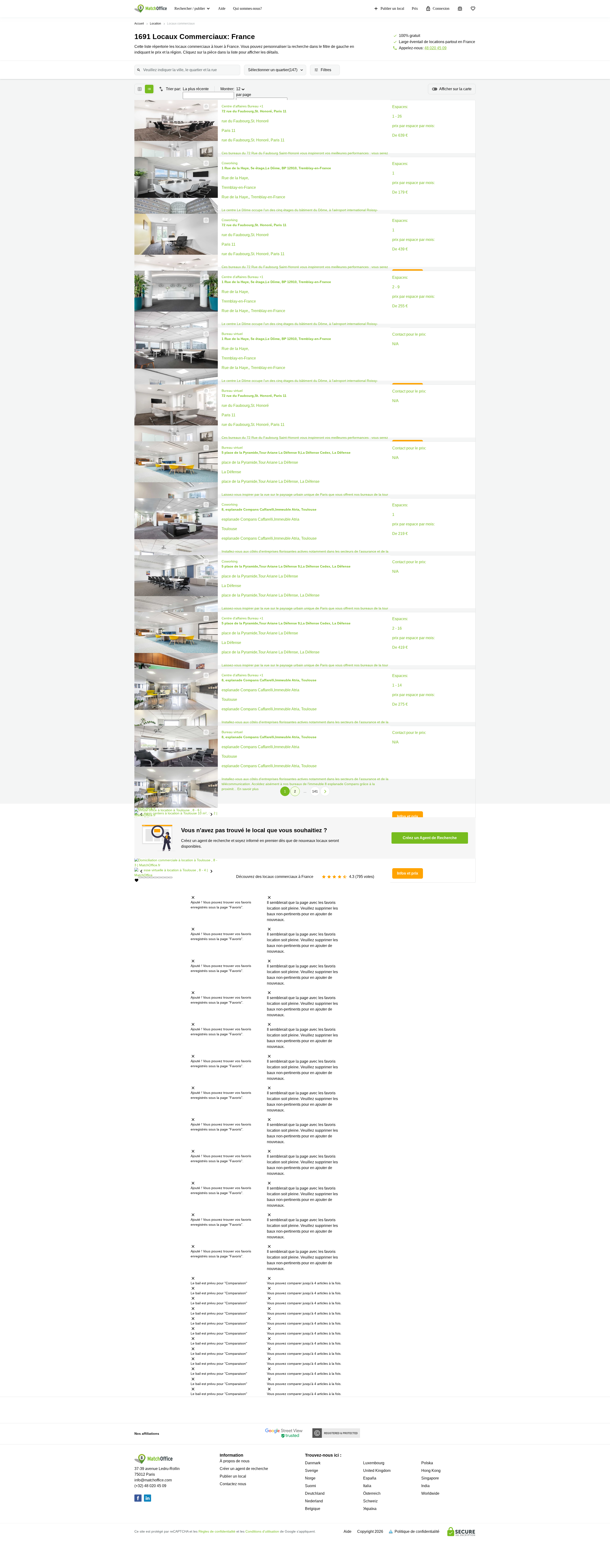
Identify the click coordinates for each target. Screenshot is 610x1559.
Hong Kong (431, 1471)
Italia (367, 1486)
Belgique (312, 1509)
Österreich (372, 1493)
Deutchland (315, 1493)
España (369, 1478)
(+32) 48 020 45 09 (150, 1486)
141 (315, 791)
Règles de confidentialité (216, 1531)
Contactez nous (233, 1484)
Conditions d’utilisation (262, 1531)
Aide (221, 8)
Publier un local (392, 8)
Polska (427, 1463)
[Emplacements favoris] (473, 8)
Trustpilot (171, 1409)
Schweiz (370, 1501)
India (425, 1486)
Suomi (310, 1486)
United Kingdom (377, 1471)
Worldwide (430, 1493)
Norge (310, 1478)
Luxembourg (373, 1463)
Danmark (312, 1463)
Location (155, 23)
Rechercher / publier (189, 8)
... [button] (305, 791)
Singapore (430, 1478)
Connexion (441, 8)
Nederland (314, 1501)
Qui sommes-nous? (247, 8)
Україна (369, 1509)
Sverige (311, 1471)
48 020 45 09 (435, 48)
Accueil (139, 23)
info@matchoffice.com (153, 1480)
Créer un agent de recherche (244, 1469)
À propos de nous (234, 1461)
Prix (415, 8)
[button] (205, 106)
